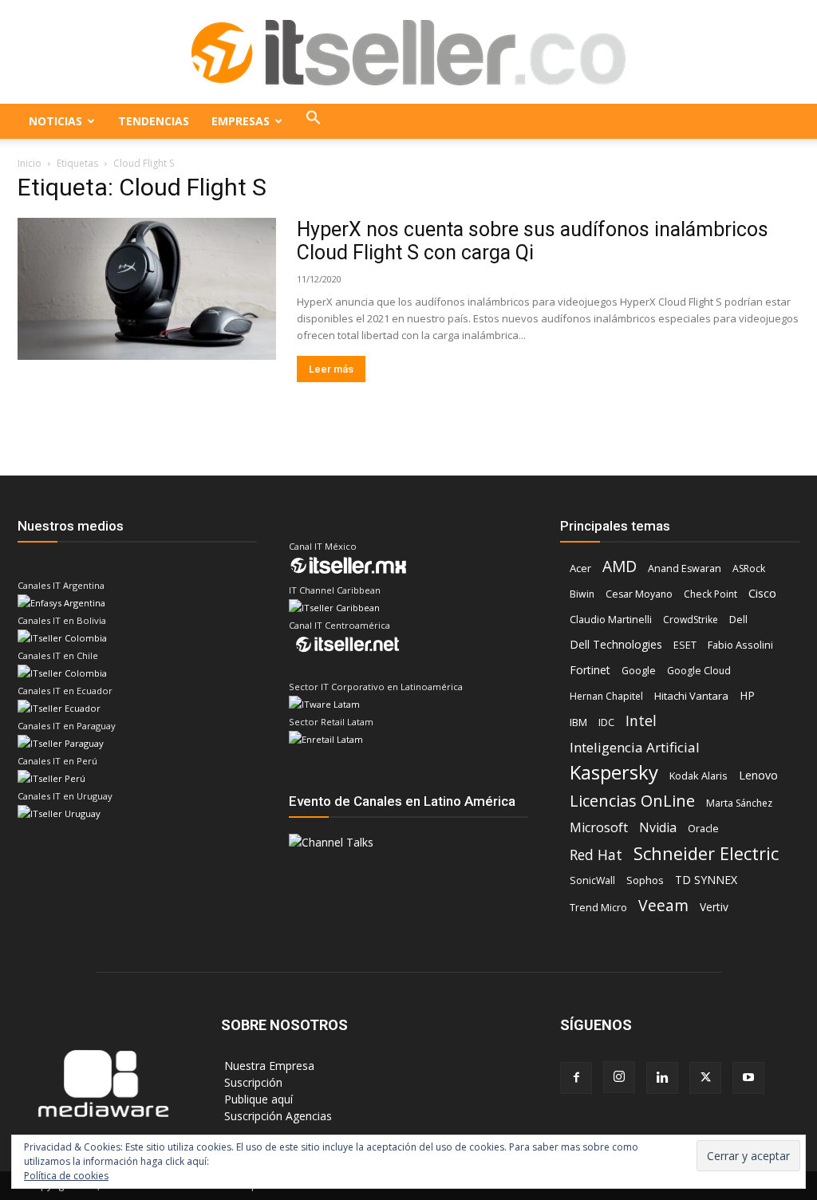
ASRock (748, 568)
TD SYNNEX (706, 879)
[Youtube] (748, 1078)
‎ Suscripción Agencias (276, 1115)
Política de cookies (66, 1175)
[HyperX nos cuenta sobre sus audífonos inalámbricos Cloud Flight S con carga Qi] (147, 289)
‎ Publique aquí (257, 1099)
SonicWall (592, 880)
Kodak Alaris (698, 775)
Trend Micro (598, 907)
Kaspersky (614, 772)
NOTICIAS (55, 120)
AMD (619, 567)
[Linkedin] (662, 1078)
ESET (685, 645)
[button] (313, 121)
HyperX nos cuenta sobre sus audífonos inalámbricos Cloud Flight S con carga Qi (532, 241)
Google (639, 670)
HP (747, 695)
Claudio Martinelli (611, 619)
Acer (580, 568)
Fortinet (590, 669)
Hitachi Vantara (691, 696)
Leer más (331, 369)
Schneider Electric (706, 853)
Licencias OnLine (632, 800)
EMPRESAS (240, 120)
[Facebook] (576, 1078)
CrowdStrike (690, 619)
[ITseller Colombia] (408, 52)
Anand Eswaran (684, 568)
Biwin (582, 594)
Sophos (645, 880)
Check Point (710, 594)
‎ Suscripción (251, 1082)
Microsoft (599, 827)
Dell (738, 619)
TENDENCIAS (153, 120)
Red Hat (596, 855)
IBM (578, 722)
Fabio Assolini (740, 645)
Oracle (703, 828)
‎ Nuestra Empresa (267, 1065)
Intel (641, 720)
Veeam (663, 905)
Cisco (762, 593)
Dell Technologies (616, 644)
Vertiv (714, 906)
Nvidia (658, 827)
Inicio (29, 163)
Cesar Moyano (639, 594)
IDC (606, 722)
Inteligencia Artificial (635, 747)
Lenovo (758, 775)
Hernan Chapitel (606, 696)
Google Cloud (699, 670)
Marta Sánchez (739, 803)
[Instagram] (619, 1077)
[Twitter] (705, 1078)
